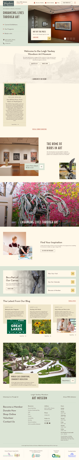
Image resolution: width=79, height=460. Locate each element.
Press (29, 414)
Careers (29, 416)
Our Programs (9, 29)
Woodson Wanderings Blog (33, 410)
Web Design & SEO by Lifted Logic (51, 445)
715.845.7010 (7, 43)
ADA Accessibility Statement (34, 424)
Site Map (30, 420)
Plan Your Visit (53, 274)
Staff (29, 412)
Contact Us (9, 421)
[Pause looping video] (77, 224)
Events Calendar (50, 2)
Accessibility (30, 418)
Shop (58, 2)
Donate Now (9, 410)
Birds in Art (8, 33)
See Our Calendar (54, 282)
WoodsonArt (47, 420)
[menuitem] (51, 409)
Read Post (22, 336)
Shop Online (9, 414)
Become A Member (54, 290)
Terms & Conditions (32, 422)
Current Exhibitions (11, 25)
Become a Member (40, 2)
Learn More (15, 125)
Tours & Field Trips (32, 408)
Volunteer (8, 417)
